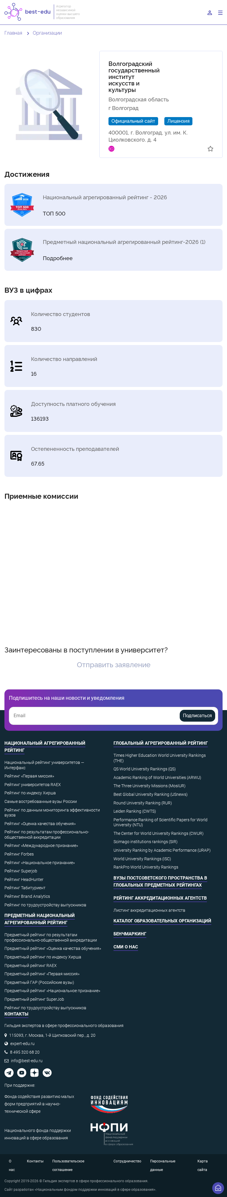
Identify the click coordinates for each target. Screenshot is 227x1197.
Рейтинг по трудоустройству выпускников (45, 905)
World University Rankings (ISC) (142, 858)
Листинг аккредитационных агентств (149, 910)
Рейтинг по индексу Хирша (30, 793)
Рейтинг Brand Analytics (27, 896)
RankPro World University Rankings (146, 867)
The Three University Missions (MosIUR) (150, 785)
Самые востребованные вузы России (40, 801)
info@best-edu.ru (27, 1060)
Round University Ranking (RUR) (143, 803)
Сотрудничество (127, 1161)
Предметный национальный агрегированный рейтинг (39, 919)
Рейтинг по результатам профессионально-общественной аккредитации (46, 835)
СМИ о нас (126, 947)
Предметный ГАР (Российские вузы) (39, 982)
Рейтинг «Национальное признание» (39, 862)
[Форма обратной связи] (218, 1188)
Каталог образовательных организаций (162, 921)
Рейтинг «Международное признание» (41, 845)
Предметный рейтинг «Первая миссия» (42, 973)
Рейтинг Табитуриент (25, 887)
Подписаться (197, 715)
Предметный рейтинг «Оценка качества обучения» (52, 948)
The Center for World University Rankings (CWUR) (159, 833)
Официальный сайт (133, 120)
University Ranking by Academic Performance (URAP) (162, 850)
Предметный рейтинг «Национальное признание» (52, 990)
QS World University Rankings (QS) (145, 769)
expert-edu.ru (22, 1043)
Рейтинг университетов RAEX (32, 784)
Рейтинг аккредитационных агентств (160, 898)
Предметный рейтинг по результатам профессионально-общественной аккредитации (50, 937)
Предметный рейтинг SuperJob (34, 999)
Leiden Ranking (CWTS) (135, 811)
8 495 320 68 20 (25, 1052)
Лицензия (178, 120)
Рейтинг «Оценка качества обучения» (40, 823)
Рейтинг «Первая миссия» (29, 776)
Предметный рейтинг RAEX (30, 965)
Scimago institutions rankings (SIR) (146, 841)
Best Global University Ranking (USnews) (151, 794)
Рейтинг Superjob (20, 871)
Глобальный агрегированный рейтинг (161, 743)
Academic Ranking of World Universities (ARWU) (157, 777)
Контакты (35, 1161)
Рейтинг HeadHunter (23, 879)
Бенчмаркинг (130, 934)
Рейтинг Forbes (19, 854)
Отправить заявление (113, 664)
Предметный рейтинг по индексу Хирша (42, 957)
